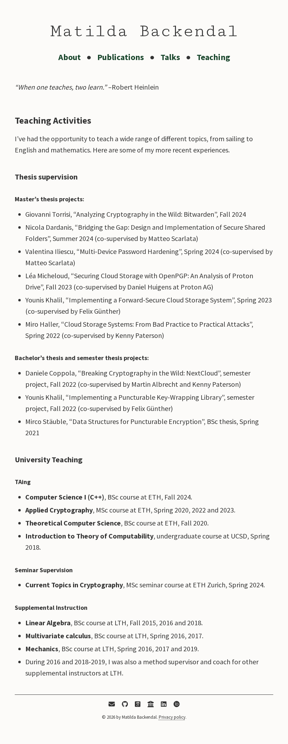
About (69, 57)
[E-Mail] (112, 705)
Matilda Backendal (144, 31)
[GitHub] (125, 705)
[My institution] (151, 705)
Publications (120, 57)
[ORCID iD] (177, 705)
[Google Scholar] (137, 705)
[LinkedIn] (163, 705)
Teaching (213, 57)
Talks (170, 57)
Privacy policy (172, 717)
